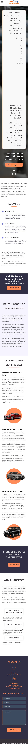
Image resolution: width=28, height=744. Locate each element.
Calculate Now (14, 564)
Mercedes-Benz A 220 (18, 124)
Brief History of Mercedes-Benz (15, 106)
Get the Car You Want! (18, 22)
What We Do (17, 31)
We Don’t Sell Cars (17, 34)
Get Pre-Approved (14, 165)
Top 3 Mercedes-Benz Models (16, 111)
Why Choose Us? (16, 138)
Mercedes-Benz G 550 (18, 129)
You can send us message (17, 144)
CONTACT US (16, 140)
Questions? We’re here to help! (19, 83)
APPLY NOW (14, 288)
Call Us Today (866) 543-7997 (21, 49)
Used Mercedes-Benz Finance (14, 17)
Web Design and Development (9, 743)
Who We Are (17, 28)
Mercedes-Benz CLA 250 (17, 117)
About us (16, 26)
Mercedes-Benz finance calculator (16, 134)
